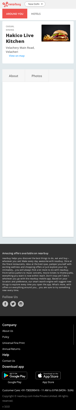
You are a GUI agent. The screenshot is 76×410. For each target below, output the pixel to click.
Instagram (21, 304)
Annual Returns (11, 349)
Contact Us (8, 360)
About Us (7, 331)
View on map (17, 55)
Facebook (5, 304)
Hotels (36, 14)
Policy (5, 337)
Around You (14, 14)
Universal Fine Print (13, 343)
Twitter (13, 304)
